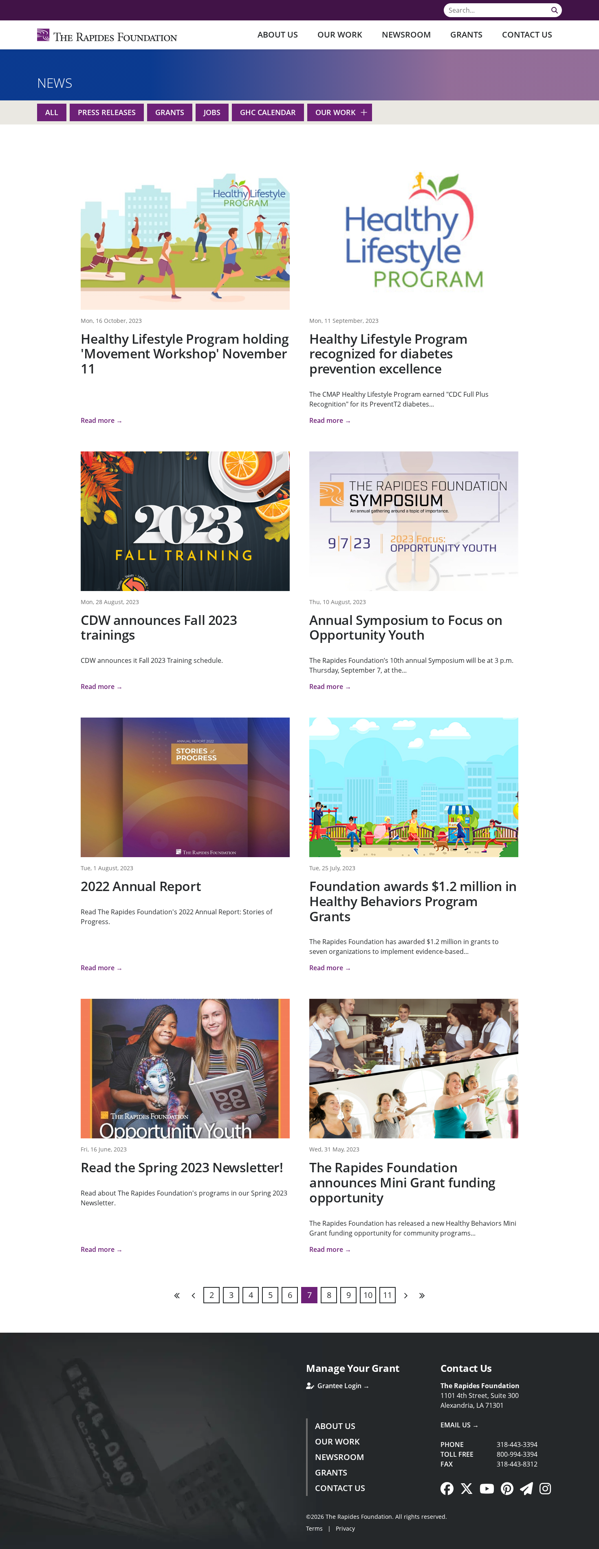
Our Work (339, 34)
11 (387, 1294)
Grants (466, 34)
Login (6, 1543)
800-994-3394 (517, 1454)
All (51, 112)
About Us (278, 34)
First (177, 1295)
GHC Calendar (268, 112)
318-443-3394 (517, 1444)
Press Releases (107, 112)
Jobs (212, 112)
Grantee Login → (343, 1385)
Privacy (345, 1528)
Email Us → (459, 1424)
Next (405, 1295)
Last (422, 1295)
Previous (193, 1295)
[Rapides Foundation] (107, 34)
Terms (314, 1528)
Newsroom (406, 34)
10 (367, 1294)
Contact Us (527, 34)
